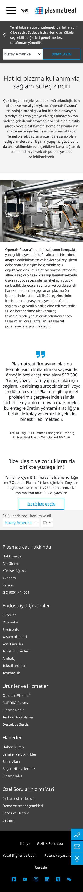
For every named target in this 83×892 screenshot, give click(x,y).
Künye (25, 843)
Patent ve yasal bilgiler (62, 855)
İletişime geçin (41, 504)
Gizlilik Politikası (50, 843)
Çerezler (41, 867)
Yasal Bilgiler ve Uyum (20, 855)
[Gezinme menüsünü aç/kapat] (11, 10)
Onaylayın (62, 54)
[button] (25, 11)
